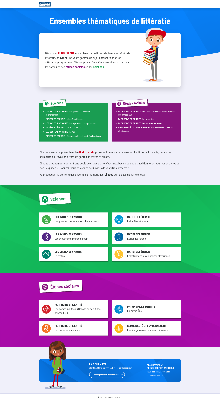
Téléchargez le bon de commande (105, 374)
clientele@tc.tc (95, 367)
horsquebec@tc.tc (155, 375)
